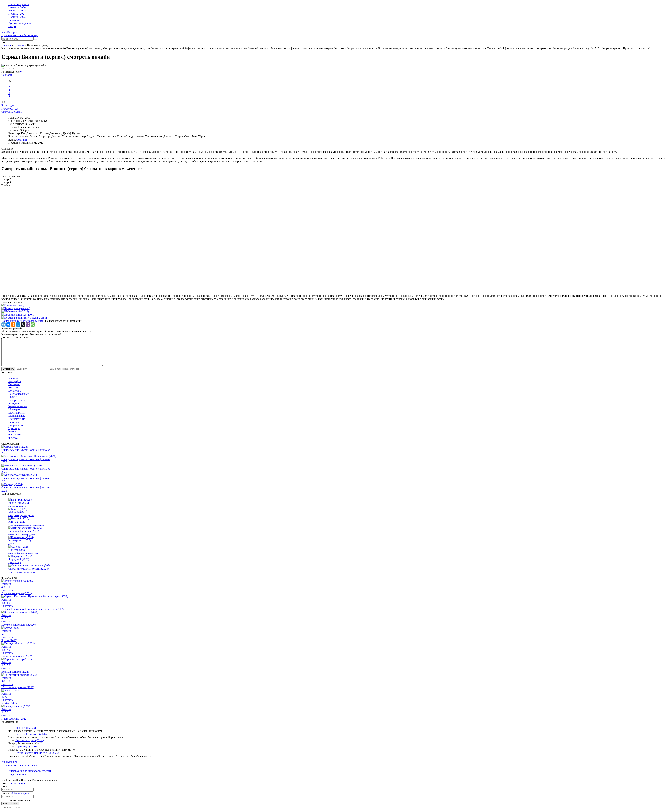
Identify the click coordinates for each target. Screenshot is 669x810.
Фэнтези (13, 437)
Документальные (18, 393)
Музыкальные (16, 415)
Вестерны (14, 384)
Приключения (16, 418)
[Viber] (28, 324)
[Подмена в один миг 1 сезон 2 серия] (334, 317)
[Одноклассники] (13, 324)
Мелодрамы (15, 409)
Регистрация (17, 783)
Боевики (13, 378)
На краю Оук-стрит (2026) (31, 734)
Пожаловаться (9, 108)
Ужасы (12, 431)
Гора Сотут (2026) (26, 746)
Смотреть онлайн (11, 111)
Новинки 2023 (17, 16)
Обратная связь (17, 774)
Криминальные (17, 406)
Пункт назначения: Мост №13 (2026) (37, 752)
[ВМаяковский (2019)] (334, 311)
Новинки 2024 (17, 13)
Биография (14, 381)
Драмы (12, 396)
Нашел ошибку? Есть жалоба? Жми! (22, 320)
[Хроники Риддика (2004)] (334, 314)
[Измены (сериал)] (334, 305)
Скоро (12, 26)
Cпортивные (16, 425)
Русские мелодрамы (20, 23)
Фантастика (15, 434)
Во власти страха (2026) (29, 740)
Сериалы (13, 19)
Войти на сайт (10, 803)
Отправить (8, 369)
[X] (23, 324)
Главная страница (18, 4)
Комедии (13, 403)
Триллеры (14, 428)
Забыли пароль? (20, 793)
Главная (6, 45)
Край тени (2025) (25, 727)
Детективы (14, 390)
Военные (13, 387)
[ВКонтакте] (8, 324)
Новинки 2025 (17, 10)
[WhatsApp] (33, 324)
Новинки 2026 (17, 7)
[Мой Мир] (18, 324)
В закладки (8, 105)
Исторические (16, 400)
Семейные (14, 421)
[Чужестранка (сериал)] (334, 308)
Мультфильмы (16, 412)
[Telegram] (3, 324)
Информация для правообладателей (29, 770)
